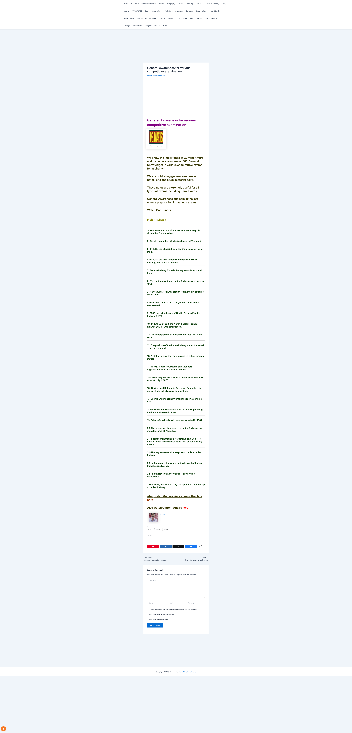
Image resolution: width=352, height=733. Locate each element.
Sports (126, 11)
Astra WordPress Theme (187, 672)
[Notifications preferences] (3, 728)
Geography (171, 4)
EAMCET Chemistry (167, 18)
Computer (189, 11)
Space (147, 11)
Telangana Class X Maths (133, 26)
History (161, 4)
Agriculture (169, 11)
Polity (224, 4)
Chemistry (189, 4)
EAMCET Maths (182, 18)
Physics (180, 4)
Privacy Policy (129, 18)
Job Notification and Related (147, 18)
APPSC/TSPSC (137, 11)
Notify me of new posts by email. (159, 619)
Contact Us (156, 11)
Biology (198, 4)
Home (126, 4)
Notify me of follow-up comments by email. (162, 614)
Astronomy (179, 11)
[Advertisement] (176, 49)
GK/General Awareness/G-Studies (143, 4)
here (150, 500)
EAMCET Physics (196, 18)
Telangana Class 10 (151, 26)
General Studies (214, 11)
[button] (155, 3)
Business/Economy (212, 4)
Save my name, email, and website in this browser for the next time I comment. (173, 609)
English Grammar (211, 18)
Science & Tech (201, 11)
